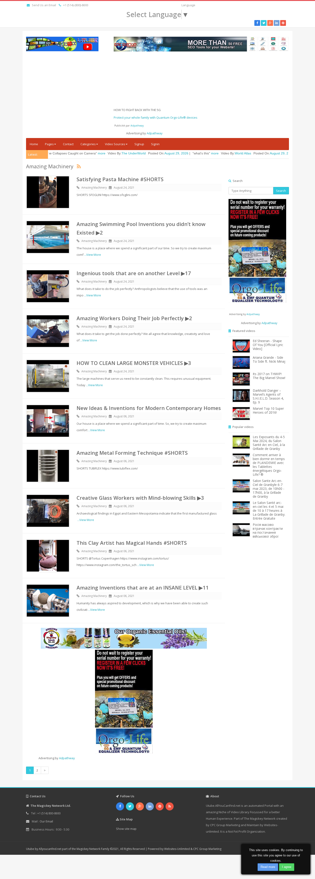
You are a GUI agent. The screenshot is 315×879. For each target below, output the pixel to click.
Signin (155, 144)
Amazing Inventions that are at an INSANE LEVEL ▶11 (143, 587)
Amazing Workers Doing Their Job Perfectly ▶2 (134, 318)
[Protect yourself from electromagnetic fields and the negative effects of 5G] (124, 702)
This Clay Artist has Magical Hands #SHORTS (132, 542)
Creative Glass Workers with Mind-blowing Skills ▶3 (140, 497)
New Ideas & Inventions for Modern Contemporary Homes (149, 407)
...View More (92, 255)
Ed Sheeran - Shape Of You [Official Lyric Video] (268, 345)
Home (34, 144)
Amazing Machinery (94, 188)
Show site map (126, 829)
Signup (139, 144)
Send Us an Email (44, 5)
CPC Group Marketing (207, 849)
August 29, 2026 (144, 153)
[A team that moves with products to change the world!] (257, 251)
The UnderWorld (101, 153)
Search (281, 191)
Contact (68, 144)
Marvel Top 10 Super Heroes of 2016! (268, 410)
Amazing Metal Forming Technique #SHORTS (132, 452)
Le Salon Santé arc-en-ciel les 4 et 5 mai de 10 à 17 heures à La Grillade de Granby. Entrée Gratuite (269, 510)
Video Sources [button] (115, 144)
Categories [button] (88, 144)
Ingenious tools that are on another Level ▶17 (134, 273)
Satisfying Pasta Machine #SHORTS (120, 179)
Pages (49, 144)
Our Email (46, 821)
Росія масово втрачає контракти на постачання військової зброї (268, 530)
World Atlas (210, 153)
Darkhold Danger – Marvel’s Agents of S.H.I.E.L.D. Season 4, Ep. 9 (268, 396)
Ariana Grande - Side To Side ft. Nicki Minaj (269, 359)
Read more (268, 867)
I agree (286, 867)
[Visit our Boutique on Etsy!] (124, 638)
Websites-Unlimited (177, 849)
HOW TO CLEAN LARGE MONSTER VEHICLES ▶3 (134, 362)
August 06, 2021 (124, 416)
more (69, 153)
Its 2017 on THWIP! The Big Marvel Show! (269, 376)
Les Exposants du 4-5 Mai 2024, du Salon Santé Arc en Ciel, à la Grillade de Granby (269, 443)
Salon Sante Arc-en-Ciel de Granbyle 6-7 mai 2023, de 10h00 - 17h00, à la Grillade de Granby (268, 489)
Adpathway (137, 125)
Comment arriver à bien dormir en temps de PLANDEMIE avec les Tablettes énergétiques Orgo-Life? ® (269, 465)
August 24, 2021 (124, 188)
